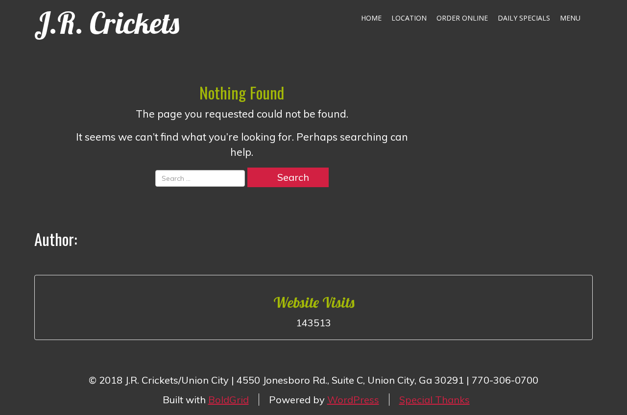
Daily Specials (524, 18)
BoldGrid (228, 399)
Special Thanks (434, 399)
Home (371, 18)
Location (409, 18)
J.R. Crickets (106, 22)
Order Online (462, 18)
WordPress (353, 399)
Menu (570, 18)
